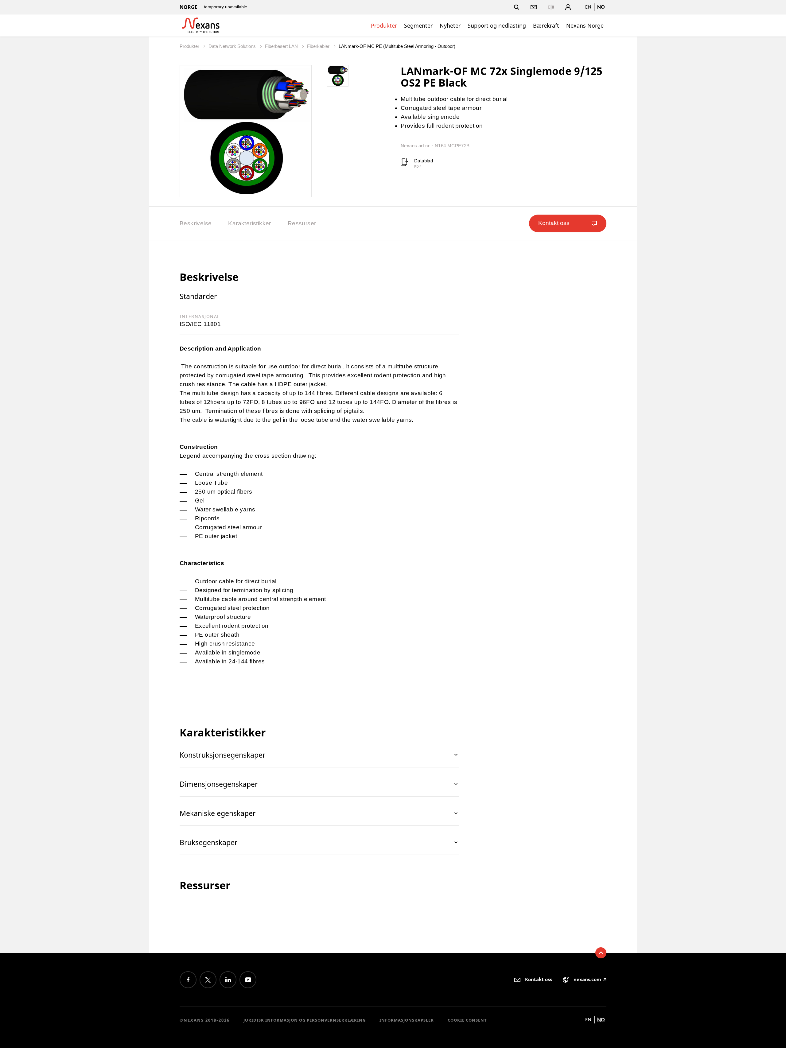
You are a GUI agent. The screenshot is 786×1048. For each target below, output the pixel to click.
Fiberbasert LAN (282, 46)
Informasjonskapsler (406, 1020)
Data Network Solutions (232, 46)
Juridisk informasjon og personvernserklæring (304, 1020)
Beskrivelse (196, 223)
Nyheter (450, 25)
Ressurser (302, 223)
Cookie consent (467, 1020)
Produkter (384, 25)
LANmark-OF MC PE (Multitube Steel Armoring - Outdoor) (397, 46)
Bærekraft (546, 25)
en (588, 7)
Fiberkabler (319, 46)
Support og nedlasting (497, 25)
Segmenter (418, 25)
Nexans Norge (585, 25)
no (601, 7)
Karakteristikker (249, 223)
